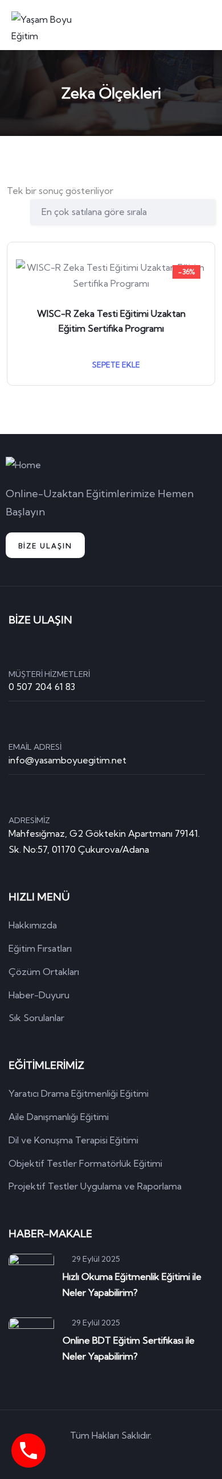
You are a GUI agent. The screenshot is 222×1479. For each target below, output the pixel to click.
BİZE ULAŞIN (45, 546)
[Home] (23, 465)
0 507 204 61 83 (42, 686)
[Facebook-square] (95, 1455)
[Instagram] (160, 1455)
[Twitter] (62, 1455)
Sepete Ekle (115, 364)
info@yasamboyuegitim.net (67, 760)
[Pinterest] (127, 1455)
